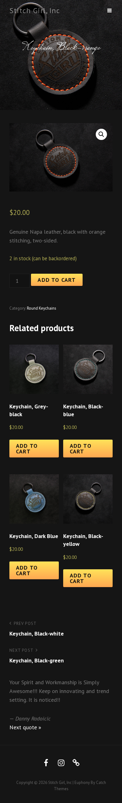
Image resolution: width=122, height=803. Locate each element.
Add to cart (57, 279)
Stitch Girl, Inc (34, 10)
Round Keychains (41, 308)
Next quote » (25, 727)
